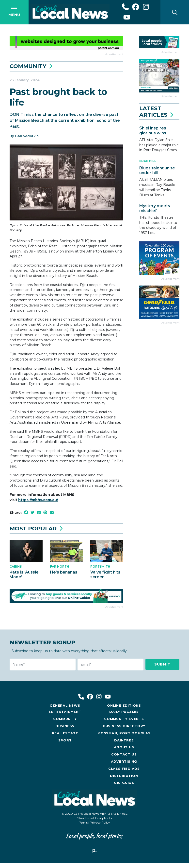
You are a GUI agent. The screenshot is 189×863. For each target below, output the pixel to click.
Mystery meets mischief (154, 208)
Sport (65, 740)
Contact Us (124, 754)
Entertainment (64, 712)
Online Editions (124, 705)
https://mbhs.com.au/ (38, 500)
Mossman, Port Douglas (124, 733)
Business (65, 726)
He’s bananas (63, 572)
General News (65, 705)
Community (28, 66)
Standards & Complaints (94, 818)
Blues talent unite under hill (157, 170)
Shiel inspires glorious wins (152, 130)
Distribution (124, 776)
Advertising (124, 761)
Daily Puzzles (124, 712)
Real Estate (65, 733)
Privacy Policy (100, 822)
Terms (83, 822)
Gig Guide (124, 783)
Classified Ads (124, 769)
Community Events (124, 719)
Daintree (124, 740)
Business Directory (124, 726)
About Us (124, 747)
